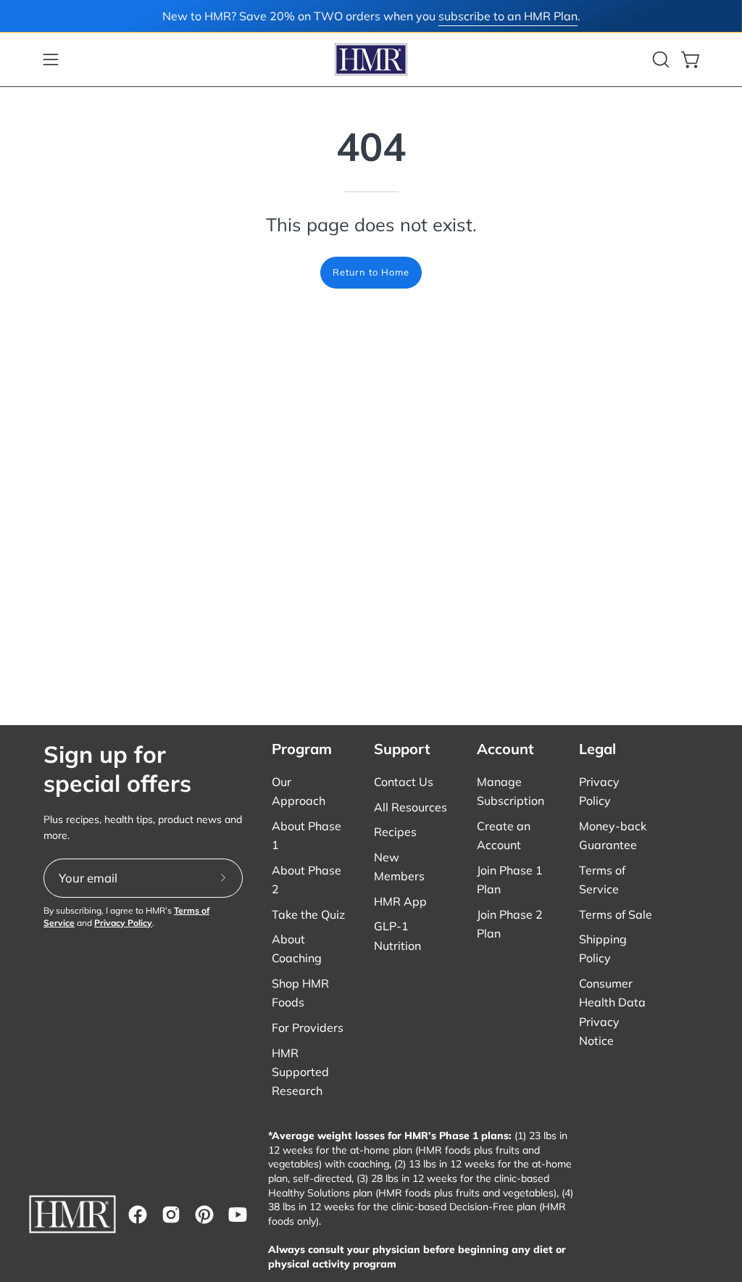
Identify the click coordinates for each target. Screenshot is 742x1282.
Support (402, 749)
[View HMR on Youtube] (238, 1214)
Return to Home (371, 272)
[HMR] (371, 59)
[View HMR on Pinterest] (204, 1214)
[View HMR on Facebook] (138, 1214)
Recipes (395, 831)
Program (302, 749)
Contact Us (403, 781)
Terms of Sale (615, 914)
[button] (659, 59)
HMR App (400, 901)
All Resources (410, 807)
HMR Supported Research (300, 1072)
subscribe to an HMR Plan (508, 16)
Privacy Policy (123, 922)
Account (505, 749)
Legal (597, 749)
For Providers (307, 1027)
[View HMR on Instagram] (171, 1214)
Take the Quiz (308, 914)
